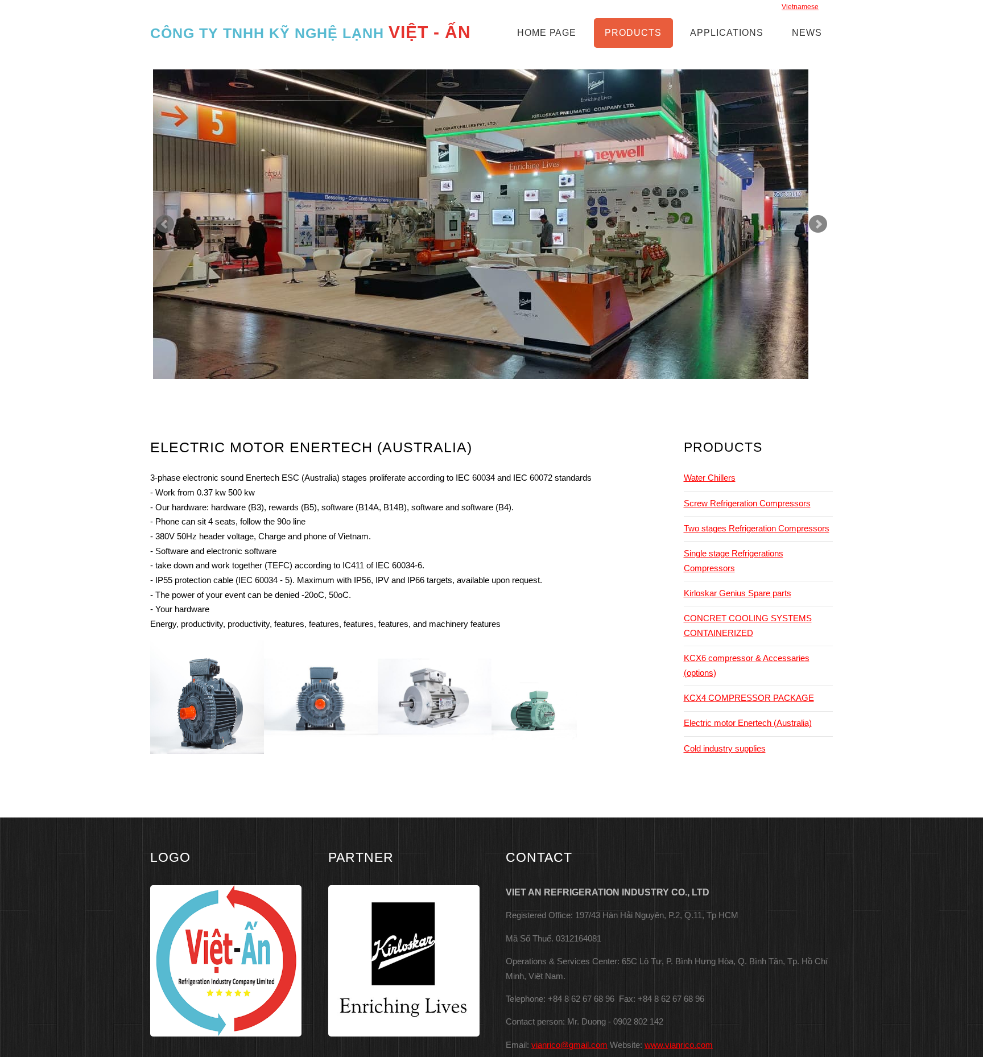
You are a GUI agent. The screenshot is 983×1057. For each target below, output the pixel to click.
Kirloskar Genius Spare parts (737, 593)
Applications (726, 32)
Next (818, 224)
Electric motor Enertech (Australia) (748, 723)
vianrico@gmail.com (569, 1045)
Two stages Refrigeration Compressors (756, 528)
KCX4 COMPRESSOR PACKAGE (749, 698)
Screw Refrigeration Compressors (747, 503)
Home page (547, 32)
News (807, 32)
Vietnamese (800, 7)
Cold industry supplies (725, 748)
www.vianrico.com (679, 1045)
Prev (165, 224)
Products (633, 32)
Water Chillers (710, 477)
